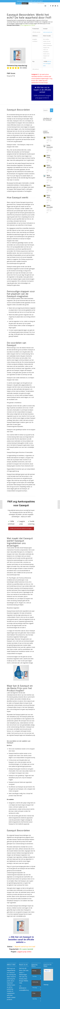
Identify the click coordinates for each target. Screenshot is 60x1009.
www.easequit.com (47, 32)
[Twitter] (53, 6)
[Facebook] (50, 6)
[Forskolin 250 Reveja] (59, 504)
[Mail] (55, 6)
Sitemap (46, 984)
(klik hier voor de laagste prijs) (47, 63)
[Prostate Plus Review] (1, 504)
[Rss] (57, 6)
